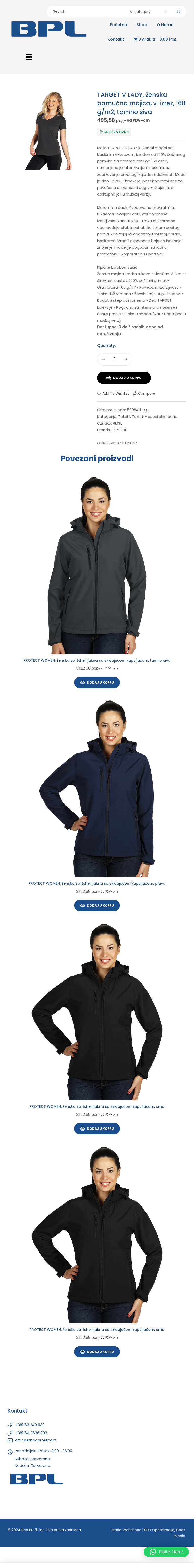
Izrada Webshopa (126, 1529)
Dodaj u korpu (127, 377)
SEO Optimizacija (159, 1529)
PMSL (117, 423)
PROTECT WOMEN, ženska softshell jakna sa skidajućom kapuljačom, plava (97, 883)
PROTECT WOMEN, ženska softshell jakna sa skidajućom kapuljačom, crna (97, 1106)
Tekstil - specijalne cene (154, 416)
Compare (146, 393)
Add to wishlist (115, 393)
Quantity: (106, 346)
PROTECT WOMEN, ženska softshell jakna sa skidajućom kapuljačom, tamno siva (97, 660)
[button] (29, 57)
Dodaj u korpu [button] (100, 682)
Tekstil (124, 416)
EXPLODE (119, 429)
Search (178, 11)
